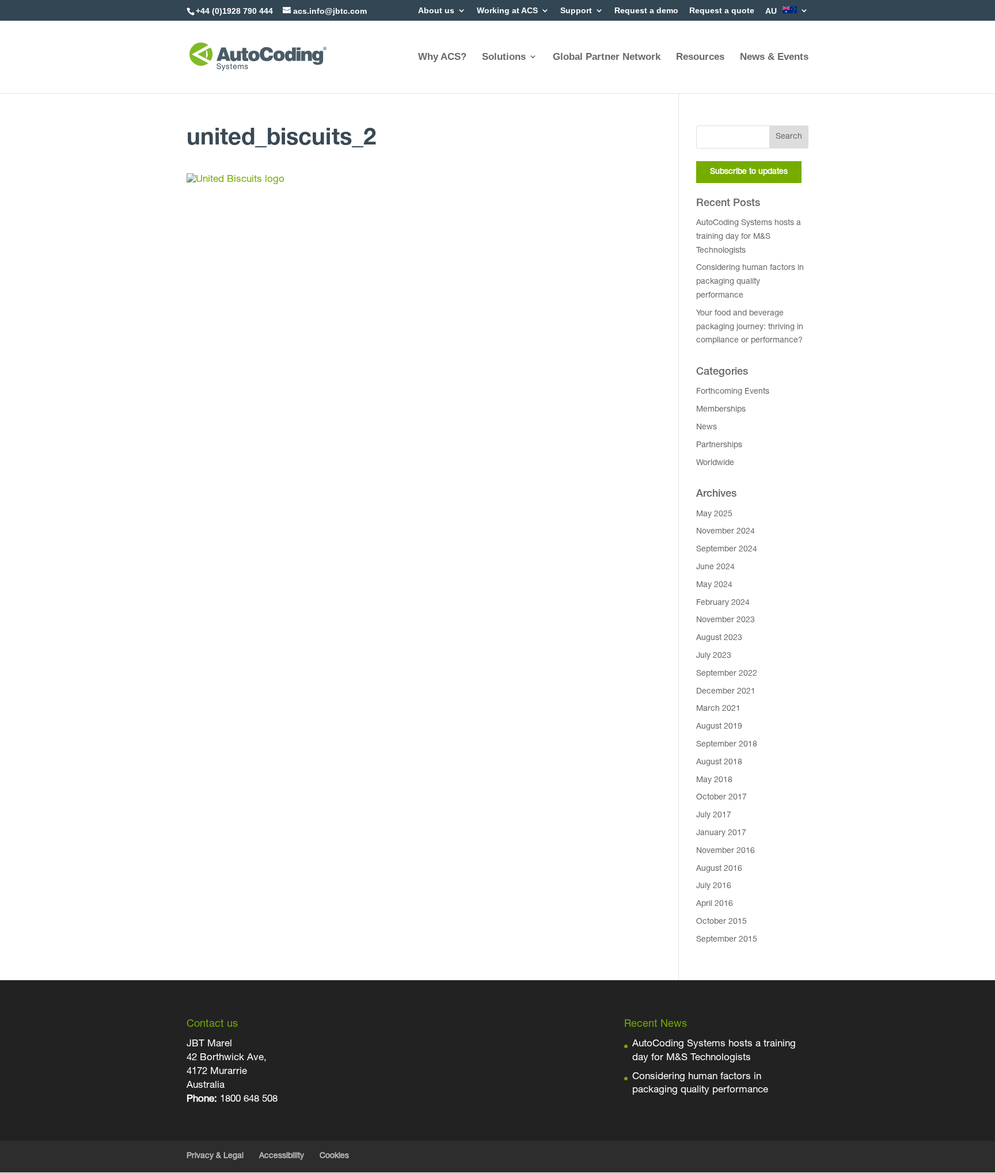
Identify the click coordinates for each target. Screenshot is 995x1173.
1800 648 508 (247, 1100)
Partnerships (719, 445)
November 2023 (725, 620)
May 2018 (714, 780)
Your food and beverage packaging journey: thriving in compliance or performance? (749, 327)
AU (772, 11)
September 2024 (726, 550)
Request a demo (646, 10)
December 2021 (725, 692)
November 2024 (725, 532)
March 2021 (718, 709)
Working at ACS (507, 10)
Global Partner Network (606, 56)
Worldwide (715, 463)
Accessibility (281, 1156)
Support (576, 10)
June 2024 (715, 567)
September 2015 (726, 940)
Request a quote (721, 10)
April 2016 (714, 904)
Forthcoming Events (732, 392)
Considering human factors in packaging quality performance (750, 282)
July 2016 (713, 886)
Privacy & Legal (215, 1156)
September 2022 (726, 674)
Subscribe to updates (749, 172)
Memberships (721, 410)
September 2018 (726, 745)
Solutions (504, 56)
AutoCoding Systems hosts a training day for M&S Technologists (748, 237)
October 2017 (721, 798)
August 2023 (719, 638)
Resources (700, 56)
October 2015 (721, 922)
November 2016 (725, 851)
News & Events (774, 56)
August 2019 (719, 727)
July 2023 (713, 656)
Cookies (334, 1156)
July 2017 (713, 816)
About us (436, 10)
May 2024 (714, 585)
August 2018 (719, 763)
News (706, 428)
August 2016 (719, 869)
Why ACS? (442, 56)
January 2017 (721, 833)
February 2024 (723, 603)
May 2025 (714, 515)
